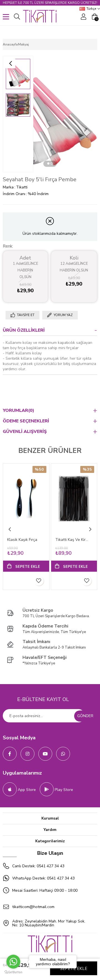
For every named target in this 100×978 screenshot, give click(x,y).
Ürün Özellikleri (24, 330)
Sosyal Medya (19, 737)
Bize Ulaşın (50, 853)
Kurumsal (50, 818)
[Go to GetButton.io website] (13, 972)
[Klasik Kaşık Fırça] (26, 498)
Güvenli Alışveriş (25, 431)
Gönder (85, 716)
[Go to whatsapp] (13, 962)
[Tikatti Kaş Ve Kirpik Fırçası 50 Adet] (74, 498)
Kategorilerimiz (50, 841)
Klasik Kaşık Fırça (22, 539)
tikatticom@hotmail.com (33, 906)
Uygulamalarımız (22, 773)
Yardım (50, 829)
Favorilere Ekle (39, 581)
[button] (48, 163)
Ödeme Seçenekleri (26, 421)
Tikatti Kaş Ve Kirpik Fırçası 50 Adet (71, 539)
